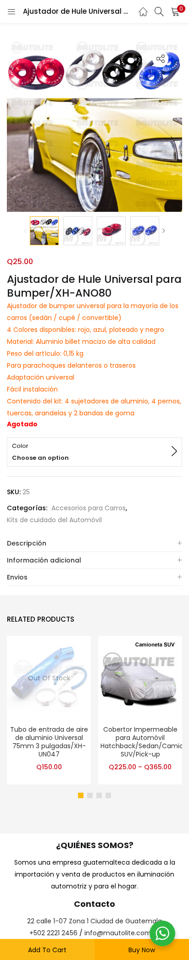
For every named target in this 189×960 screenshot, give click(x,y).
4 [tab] (108, 795)
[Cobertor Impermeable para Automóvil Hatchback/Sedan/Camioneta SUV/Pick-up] (140, 677)
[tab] (94, 543)
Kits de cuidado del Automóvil (54, 519)
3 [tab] (99, 795)
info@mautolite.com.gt (122, 933)
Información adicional (44, 560)
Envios (17, 577)
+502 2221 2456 (53, 933)
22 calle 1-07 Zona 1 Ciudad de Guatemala (94, 921)
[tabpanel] (48, 710)
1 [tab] (80, 795)
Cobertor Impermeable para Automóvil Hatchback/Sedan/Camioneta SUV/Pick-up (140, 741)
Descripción (26, 543)
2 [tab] (90, 795)
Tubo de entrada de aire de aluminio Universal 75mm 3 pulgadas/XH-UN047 (49, 741)
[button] (175, 11)
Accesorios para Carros (88, 508)
